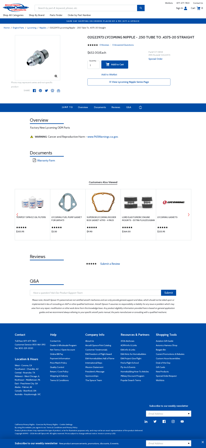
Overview (83, 107)
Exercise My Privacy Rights (47, 424)
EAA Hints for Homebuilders (133, 354)
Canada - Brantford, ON (25, 390)
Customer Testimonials (96, 349)
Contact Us (198, 3)
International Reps (93, 362)
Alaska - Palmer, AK (23, 387)
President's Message (94, 371)
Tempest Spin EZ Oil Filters (31, 217)
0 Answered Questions (123, 45)
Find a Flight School (130, 362)
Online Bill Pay (56, 354)
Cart (197, 8)
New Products (162, 371)
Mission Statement (94, 367)
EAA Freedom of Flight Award (98, 354)
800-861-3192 (38, 344)
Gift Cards (160, 367)
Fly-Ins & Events (128, 367)
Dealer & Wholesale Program (63, 345)
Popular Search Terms (131, 380)
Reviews (115, 107)
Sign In (179, 8)
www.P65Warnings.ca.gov (102, 136)
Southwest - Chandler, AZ (27, 369)
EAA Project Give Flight (131, 358)
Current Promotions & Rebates (170, 354)
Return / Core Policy (59, 371)
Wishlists (169, 3)
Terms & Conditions (59, 380)
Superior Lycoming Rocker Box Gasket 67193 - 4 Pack (101, 219)
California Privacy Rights (25, 424)
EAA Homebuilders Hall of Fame (99, 358)
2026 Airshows (127, 341)
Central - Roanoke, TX (25, 372)
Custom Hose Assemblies (168, 358)
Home (7, 27)
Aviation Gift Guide (164, 341)
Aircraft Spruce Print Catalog (98, 345)
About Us (89, 341)
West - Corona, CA (23, 365)
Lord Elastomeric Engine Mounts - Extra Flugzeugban (138, 219)
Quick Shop (32, 232)
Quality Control (57, 367)
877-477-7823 (183, 3)
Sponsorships (91, 376)
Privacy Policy (72, 427)
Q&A (128, 107)
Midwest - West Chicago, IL (27, 376)
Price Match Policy (58, 362)
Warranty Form (46, 160)
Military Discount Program (132, 376)
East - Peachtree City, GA (26, 383)
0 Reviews (104, 45)
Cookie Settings (66, 424)
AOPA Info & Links (129, 345)
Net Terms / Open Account (62, 349)
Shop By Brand (36, 15)
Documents (100, 107)
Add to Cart (116, 64)
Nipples (43, 27)
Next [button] (188, 215)
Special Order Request (166, 376)
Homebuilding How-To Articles (135, 371)
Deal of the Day (163, 362)
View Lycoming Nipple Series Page (130, 81)
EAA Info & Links (128, 349)
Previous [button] (17, 215)
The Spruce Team (93, 380)
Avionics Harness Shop (166, 345)
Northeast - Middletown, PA (27, 380)
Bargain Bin (161, 349)
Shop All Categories (13, 15)
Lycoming (31, 27)
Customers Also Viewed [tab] (103, 182)
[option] (37, 57)
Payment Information (60, 358)
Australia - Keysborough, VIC (28, 394)
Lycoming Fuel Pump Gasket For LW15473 (66, 219)
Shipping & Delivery (59, 376)
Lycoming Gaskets (167, 217)
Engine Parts (18, 27)
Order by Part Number (79, 15)
